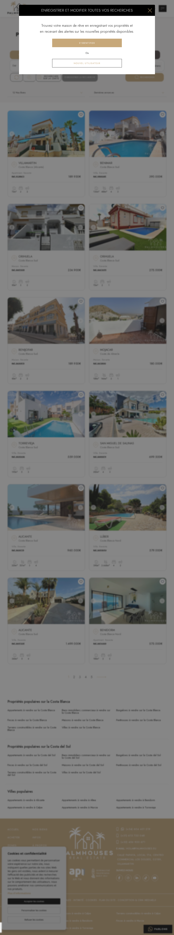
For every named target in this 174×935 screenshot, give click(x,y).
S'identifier (87, 43)
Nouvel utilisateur (87, 63)
